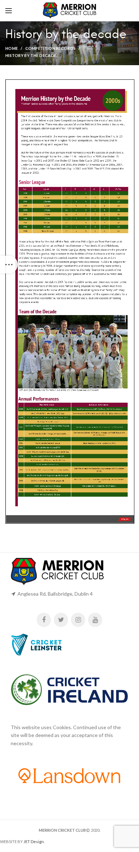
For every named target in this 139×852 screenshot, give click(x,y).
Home (11, 48)
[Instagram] (78, 620)
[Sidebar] (9, 264)
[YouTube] (95, 620)
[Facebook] (44, 620)
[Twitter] (61, 620)
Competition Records (50, 48)
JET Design (34, 841)
